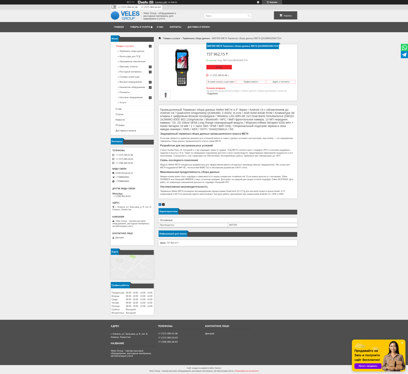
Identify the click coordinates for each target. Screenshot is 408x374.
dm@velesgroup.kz (124, 173)
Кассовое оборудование (131, 97)
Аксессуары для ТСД (130, 56)
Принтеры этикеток (129, 66)
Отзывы (120, 125)
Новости (120, 119)
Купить (219, 67)
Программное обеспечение (132, 61)
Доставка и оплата (199, 27)
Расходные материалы (131, 71)
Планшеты (125, 92)
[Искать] (249, 16)
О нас (160, 27)
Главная (119, 27)
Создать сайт (161, 2)
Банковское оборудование (132, 87)
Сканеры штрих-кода (129, 77)
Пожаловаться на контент (247, 371)
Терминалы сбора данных (196, 38)
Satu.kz (218, 368)
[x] (163, 205)
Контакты (175, 27)
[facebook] (160, 205)
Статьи (119, 114)
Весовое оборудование (131, 82)
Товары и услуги (140, 27)
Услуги (123, 102)
